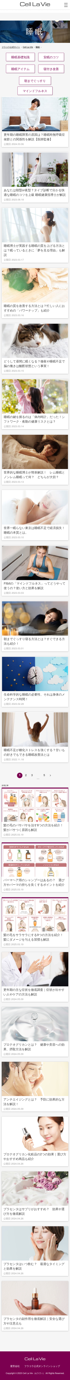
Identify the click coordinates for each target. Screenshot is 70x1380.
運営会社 (15, 1366)
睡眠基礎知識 (20, 57)
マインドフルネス (35, 90)
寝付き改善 (51, 68)
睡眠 (38, 46)
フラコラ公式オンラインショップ (42, 1366)
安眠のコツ (51, 57)
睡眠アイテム (20, 68)
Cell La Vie (28, 46)
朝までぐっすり (35, 80)
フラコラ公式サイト (11, 46)
